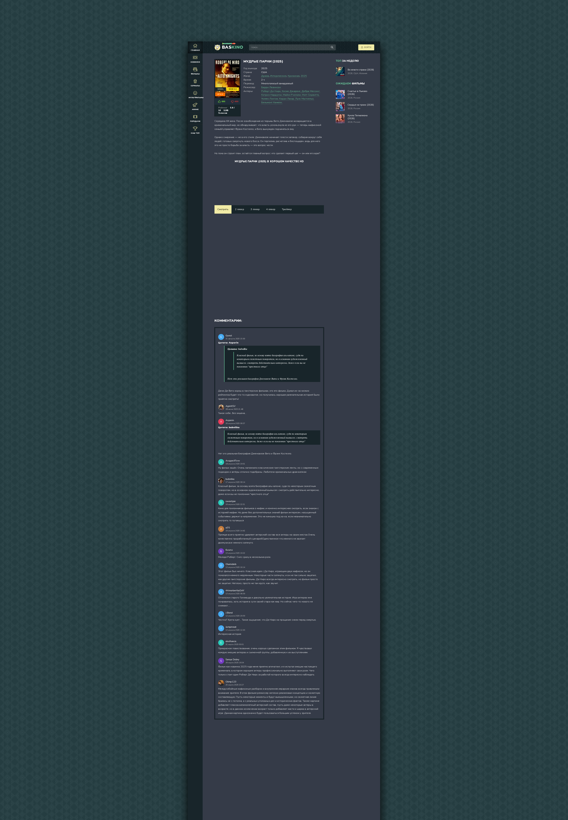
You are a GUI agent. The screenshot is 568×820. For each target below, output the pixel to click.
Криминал (294, 76)
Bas (232, 47)
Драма (265, 76)
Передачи (195, 121)
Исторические (278, 76)
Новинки (195, 62)
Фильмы (195, 74)
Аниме (195, 109)
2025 (304, 76)
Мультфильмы (196, 98)
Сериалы (195, 86)
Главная (195, 50)
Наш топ (195, 133)
